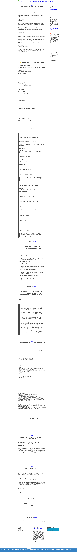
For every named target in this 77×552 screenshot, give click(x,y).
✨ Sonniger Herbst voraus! (32, 62)
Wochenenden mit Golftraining (32, 343)
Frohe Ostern (32, 418)
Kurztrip (57, 62)
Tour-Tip (54, 64)
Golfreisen (51, 62)
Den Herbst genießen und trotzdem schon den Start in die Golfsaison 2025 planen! (32, 293)
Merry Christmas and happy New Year (32, 438)
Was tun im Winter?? (31, 503)
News (32, 5)
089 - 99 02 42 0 (20, 538)
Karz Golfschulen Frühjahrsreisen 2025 (32, 247)
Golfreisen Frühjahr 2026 (32, 7)
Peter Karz (35, 128)
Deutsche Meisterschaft (55, 61)
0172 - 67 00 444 (20, 537)
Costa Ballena (51, 61)
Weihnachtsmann (32, 468)
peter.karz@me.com (20, 533)
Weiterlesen (31, 427)
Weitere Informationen (24, 548)
